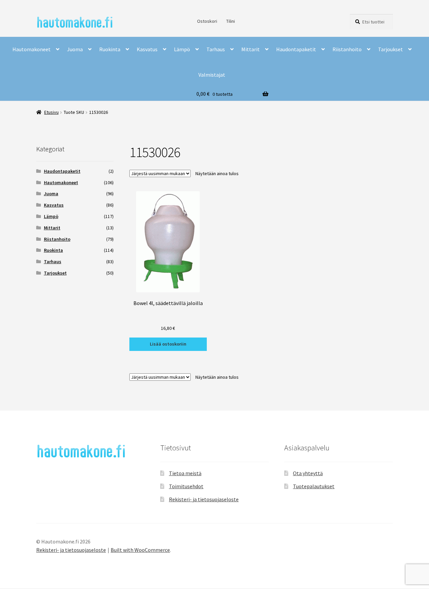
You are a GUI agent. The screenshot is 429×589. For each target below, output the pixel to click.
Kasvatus (147, 49)
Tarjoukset (390, 49)
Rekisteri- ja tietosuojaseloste (204, 499)
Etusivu (51, 112)
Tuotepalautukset (313, 486)
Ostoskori (207, 21)
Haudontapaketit (296, 49)
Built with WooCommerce (140, 549)
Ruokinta (109, 49)
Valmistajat (211, 74)
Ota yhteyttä (308, 473)
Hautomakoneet (31, 49)
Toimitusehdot (186, 486)
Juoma (75, 49)
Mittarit (250, 49)
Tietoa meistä (185, 473)
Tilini (230, 21)
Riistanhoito (347, 49)
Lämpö (182, 49)
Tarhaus (215, 49)
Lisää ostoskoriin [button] (168, 344)
